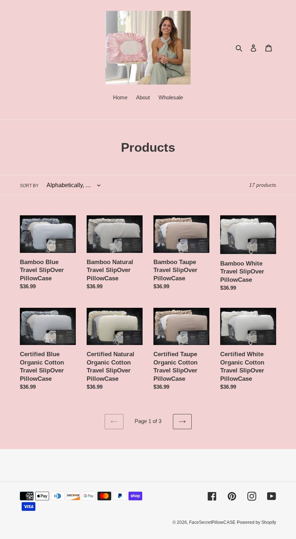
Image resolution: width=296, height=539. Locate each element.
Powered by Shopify (256, 522)
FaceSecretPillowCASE (212, 522)
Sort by (29, 185)
